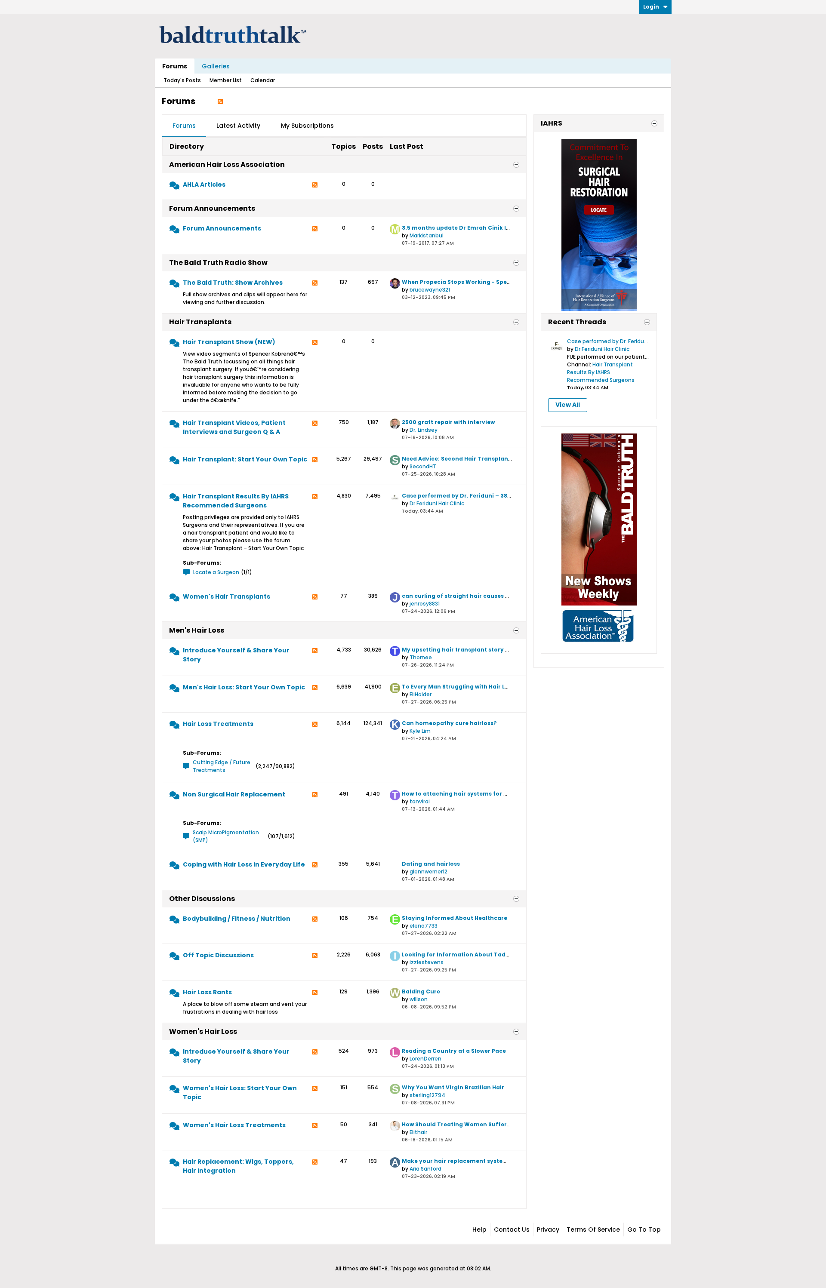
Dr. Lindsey (424, 429)
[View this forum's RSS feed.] (314, 187)
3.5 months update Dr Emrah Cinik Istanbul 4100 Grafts (483, 227)
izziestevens (427, 962)
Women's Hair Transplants (226, 596)
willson (419, 999)
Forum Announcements (212, 208)
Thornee (421, 657)
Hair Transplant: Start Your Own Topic (245, 459)
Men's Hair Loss (196, 630)
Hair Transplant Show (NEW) (229, 342)
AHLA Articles (204, 184)
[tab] (184, 126)
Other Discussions (202, 899)
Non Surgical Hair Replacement (234, 794)
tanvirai (420, 801)
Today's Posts (182, 80)
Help (479, 1229)
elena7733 (424, 925)
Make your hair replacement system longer (465, 1161)
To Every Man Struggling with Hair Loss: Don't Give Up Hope (487, 686)
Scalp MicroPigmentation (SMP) (226, 836)
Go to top (644, 1229)
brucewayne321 (430, 289)
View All (567, 404)
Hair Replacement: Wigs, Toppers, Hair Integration (238, 1166)
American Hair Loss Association (227, 164)
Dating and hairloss (431, 863)
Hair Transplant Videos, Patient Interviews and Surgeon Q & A (234, 427)
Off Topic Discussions (218, 955)
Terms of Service (593, 1229)
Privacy (548, 1229)
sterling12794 (427, 1095)
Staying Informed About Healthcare (454, 918)
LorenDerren (425, 1058)
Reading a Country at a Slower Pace (454, 1050)
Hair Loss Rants (207, 992)
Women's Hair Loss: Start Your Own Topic (240, 1092)
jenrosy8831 (425, 603)
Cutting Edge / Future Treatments (221, 766)
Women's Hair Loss (203, 1031)
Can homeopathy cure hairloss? (449, 723)
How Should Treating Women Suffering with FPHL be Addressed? (495, 1124)
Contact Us (512, 1229)
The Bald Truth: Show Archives (233, 282)
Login (651, 6)
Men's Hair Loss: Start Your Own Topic (244, 687)
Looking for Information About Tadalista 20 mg (472, 954)
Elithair (418, 1132)
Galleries (216, 66)
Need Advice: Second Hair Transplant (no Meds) (472, 458)
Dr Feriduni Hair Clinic (437, 503)
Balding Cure (421, 991)
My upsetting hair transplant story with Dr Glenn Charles (485, 649)
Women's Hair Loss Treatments (234, 1125)
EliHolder (420, 694)
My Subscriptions (307, 125)
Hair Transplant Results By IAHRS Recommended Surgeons (236, 501)
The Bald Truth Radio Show (218, 262)
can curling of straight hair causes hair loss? (467, 595)
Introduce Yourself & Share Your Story (236, 655)
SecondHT (423, 466)
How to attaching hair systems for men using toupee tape (487, 793)
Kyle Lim (420, 731)
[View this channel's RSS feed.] (220, 101)
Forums (174, 66)
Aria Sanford (425, 1168)
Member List (226, 80)
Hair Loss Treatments (218, 723)
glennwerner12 (428, 871)
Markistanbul (427, 235)
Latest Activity (238, 125)
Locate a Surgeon (216, 572)
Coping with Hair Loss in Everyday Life (244, 864)
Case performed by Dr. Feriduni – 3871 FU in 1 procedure (483, 495)
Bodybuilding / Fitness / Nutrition (236, 918)
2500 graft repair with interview (448, 422)
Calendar (262, 80)
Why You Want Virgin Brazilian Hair (453, 1087)
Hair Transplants (200, 322)
